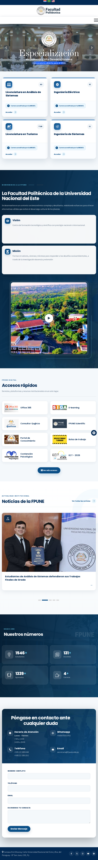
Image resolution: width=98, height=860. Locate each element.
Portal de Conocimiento (27, 439)
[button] (6, 48)
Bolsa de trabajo (77, 439)
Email (10, 795)
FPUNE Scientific (77, 423)
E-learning (74, 407)
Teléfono (12, 783)
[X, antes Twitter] (77, 853)
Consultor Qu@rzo (30, 423)
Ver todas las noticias (81, 501)
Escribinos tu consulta (19, 808)
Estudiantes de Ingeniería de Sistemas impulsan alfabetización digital (43, 578)
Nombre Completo (16, 771)
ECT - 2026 (74, 455)
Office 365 (25, 407)
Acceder (9, 112)
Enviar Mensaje (19, 828)
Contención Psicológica (26, 455)
